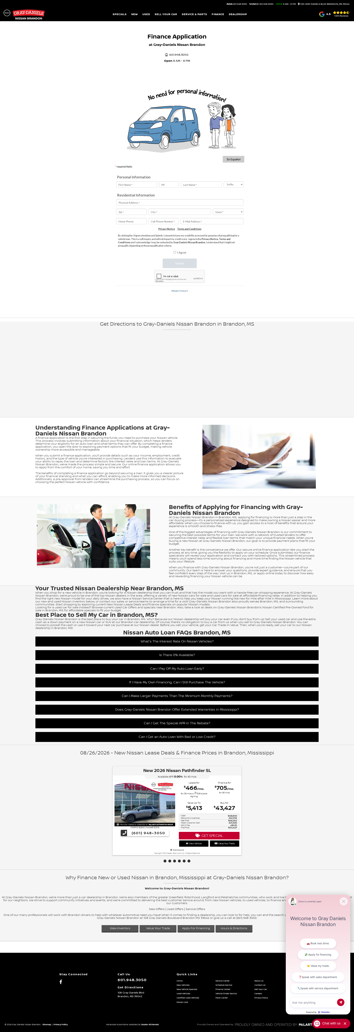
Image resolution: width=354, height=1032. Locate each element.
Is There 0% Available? (177, 655)
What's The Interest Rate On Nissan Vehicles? (177, 641)
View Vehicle (195, 843)
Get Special (211, 836)
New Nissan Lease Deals (124, 604)
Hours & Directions (234, 928)
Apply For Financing (196, 928)
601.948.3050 (237, 4)
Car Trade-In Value (225, 625)
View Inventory (120, 928)
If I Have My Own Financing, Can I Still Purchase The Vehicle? (177, 682)
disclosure (178, 850)
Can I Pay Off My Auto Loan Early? (177, 669)
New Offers (157, 909)
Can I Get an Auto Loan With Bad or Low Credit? (177, 737)
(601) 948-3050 (147, 833)
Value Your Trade (226, 843)
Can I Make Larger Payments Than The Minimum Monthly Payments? (177, 696)
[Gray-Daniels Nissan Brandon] (23, 14)
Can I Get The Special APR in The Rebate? (177, 723)
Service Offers (195, 909)
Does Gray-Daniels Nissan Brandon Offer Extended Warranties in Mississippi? (177, 710)
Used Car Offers (125, 607)
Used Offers (175, 909)
